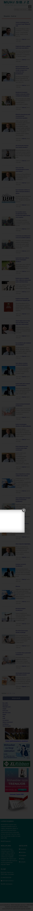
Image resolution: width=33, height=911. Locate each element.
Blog (11, 532)
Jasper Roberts (7, 532)
